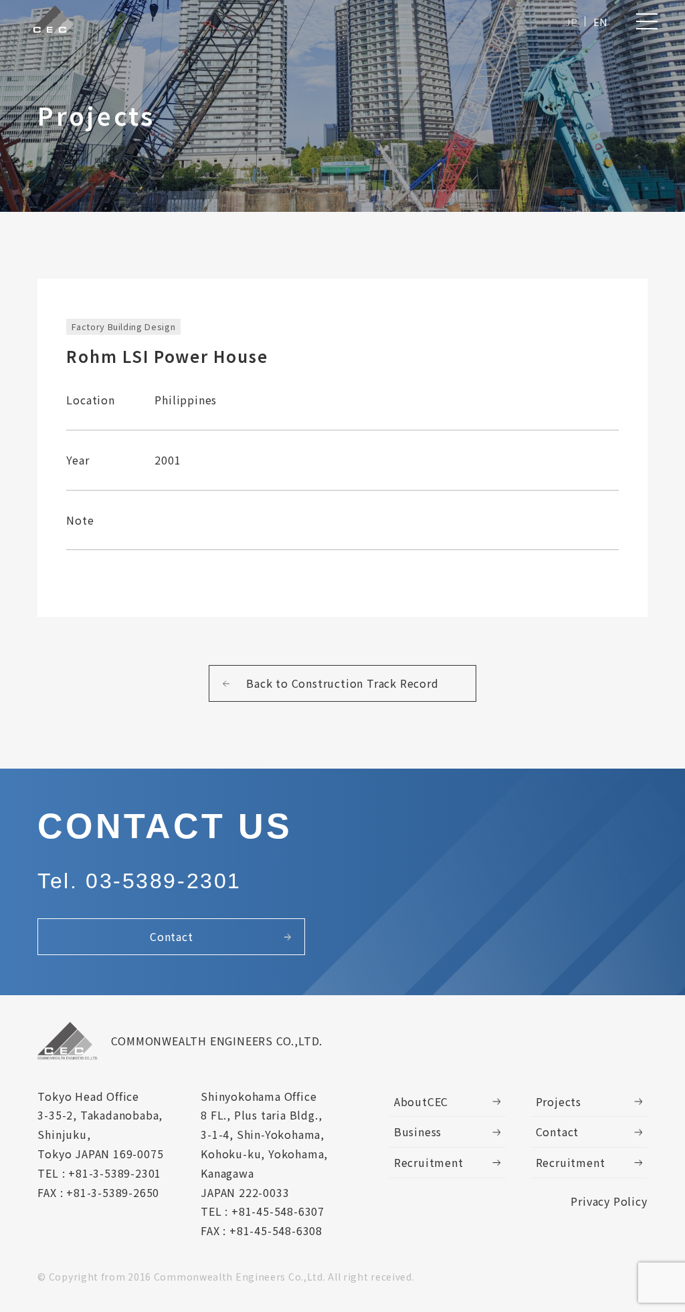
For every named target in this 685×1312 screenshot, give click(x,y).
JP (571, 22)
